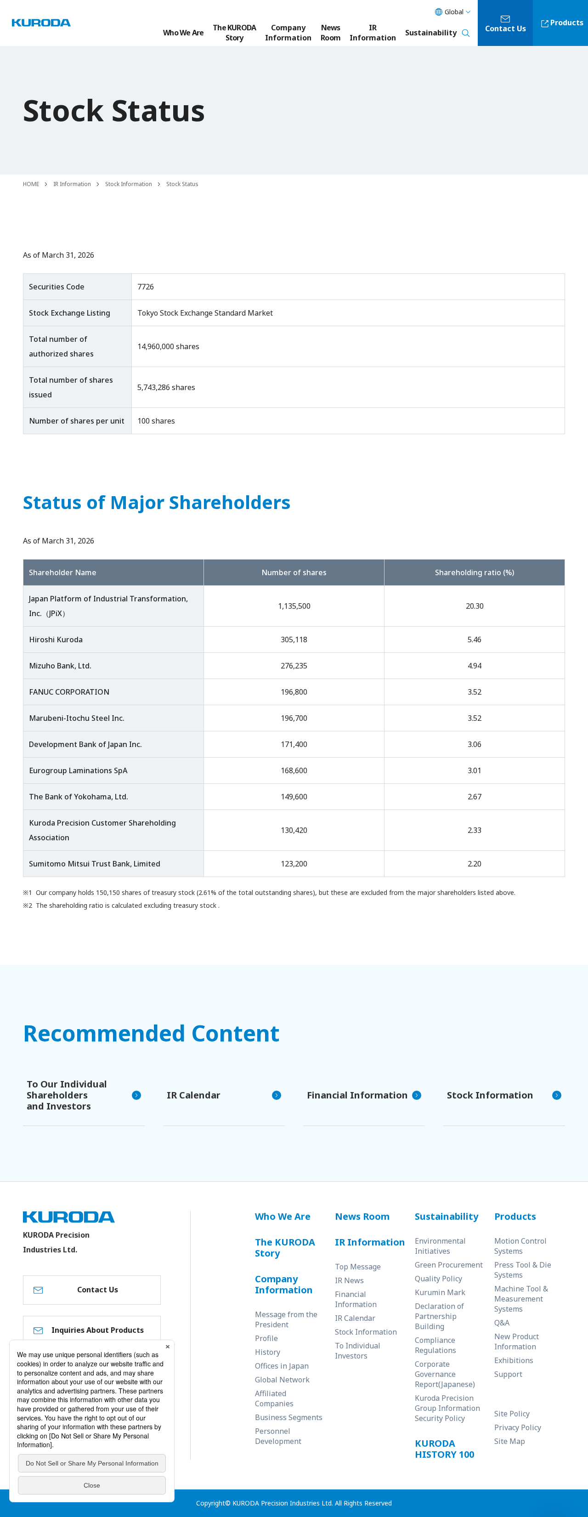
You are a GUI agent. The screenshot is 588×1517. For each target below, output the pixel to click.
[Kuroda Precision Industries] (41, 22)
